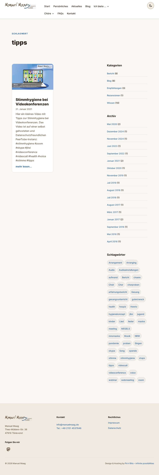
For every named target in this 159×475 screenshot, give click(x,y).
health (112, 306)
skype (112, 350)
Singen (138, 343)
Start (47, 6)
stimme (112, 358)
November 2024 (115, 138)
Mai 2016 (112, 234)
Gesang (135, 292)
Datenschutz (114, 428)
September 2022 (116, 153)
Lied (121, 321)
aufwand (113, 277)
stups (142, 358)
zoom (141, 380)
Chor (120, 284)
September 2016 (115, 227)
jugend (140, 314)
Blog (87, 6)
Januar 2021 (113, 160)
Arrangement (115, 262)
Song (122, 350)
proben (126, 343)
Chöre (47, 13)
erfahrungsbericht (118, 292)
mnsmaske (114, 336)
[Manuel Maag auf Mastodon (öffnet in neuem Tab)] (8, 449)
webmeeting (127, 380)
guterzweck (138, 299)
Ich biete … (100, 6)
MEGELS (125, 328)
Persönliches (60, 6)
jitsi (131, 314)
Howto (133, 306)
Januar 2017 (113, 219)
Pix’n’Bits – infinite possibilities (139, 463)
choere (137, 277)
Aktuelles (76, 6)
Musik (127, 336)
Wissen (111, 102)
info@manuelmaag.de (68, 424)
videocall (122, 365)
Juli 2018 (111, 197)
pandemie (114, 343)
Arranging (131, 262)
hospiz (122, 306)
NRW (137, 336)
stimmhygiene (127, 358)
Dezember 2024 (115, 131)
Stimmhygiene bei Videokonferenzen (32, 101)
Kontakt (71, 13)
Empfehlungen (114, 88)
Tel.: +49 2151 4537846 (69, 428)
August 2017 (113, 204)
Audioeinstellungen (128, 270)
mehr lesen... (24, 166)
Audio (112, 270)
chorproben (133, 284)
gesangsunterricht (118, 299)
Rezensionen (113, 95)
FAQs (61, 13)
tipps (111, 365)
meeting (113, 328)
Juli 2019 (111, 182)
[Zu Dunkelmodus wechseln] (150, 5)
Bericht (110, 73)
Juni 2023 (112, 146)
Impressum (114, 422)
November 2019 (115, 175)
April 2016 (112, 241)
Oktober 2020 (114, 168)
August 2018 (113, 190)
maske (141, 321)
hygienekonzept (117, 314)
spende (133, 350)
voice (133, 372)
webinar (113, 380)
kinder (112, 321)
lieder (131, 321)
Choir (111, 284)
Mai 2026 (112, 124)
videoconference (117, 372)
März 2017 (112, 212)
